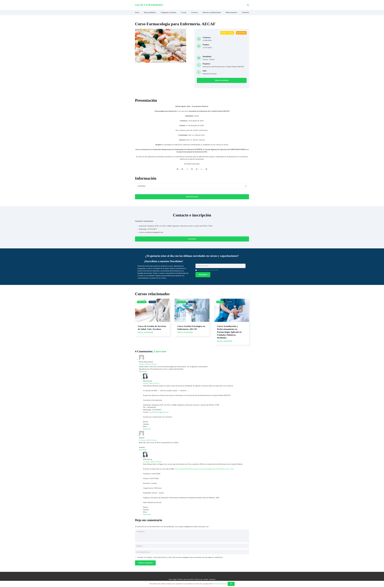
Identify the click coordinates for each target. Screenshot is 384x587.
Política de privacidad (185, 579)
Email (197, 262)
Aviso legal (173, 579)
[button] (248, 5)
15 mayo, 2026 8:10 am (147, 440)
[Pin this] (196, 169)
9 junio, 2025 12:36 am (147, 364)
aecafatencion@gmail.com (159, 412)
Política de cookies (201, 579)
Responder (143, 371)
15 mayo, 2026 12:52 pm (152, 462)
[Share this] (182, 169)
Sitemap (212, 579)
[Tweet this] (187, 169)
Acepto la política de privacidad (208, 270)
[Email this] (177, 169)
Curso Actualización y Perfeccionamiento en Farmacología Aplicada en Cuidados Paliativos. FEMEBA (229, 332)
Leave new (160, 351)
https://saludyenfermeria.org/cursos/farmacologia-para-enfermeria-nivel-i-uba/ (204, 469)
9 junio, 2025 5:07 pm (151, 383)
